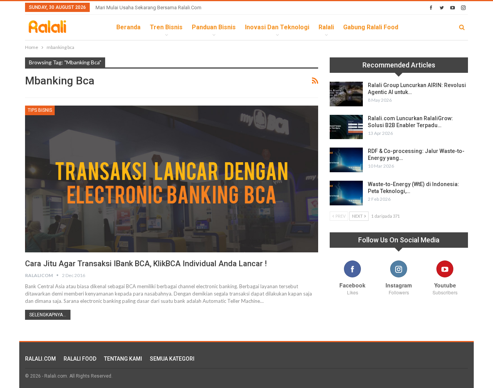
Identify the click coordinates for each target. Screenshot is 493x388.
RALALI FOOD (80, 359)
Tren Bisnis (166, 27)
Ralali (326, 27)
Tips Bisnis (40, 110)
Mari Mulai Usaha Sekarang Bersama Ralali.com (148, 7)
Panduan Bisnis (214, 27)
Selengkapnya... (47, 314)
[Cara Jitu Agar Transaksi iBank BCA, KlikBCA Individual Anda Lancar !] (171, 179)
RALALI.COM (40, 359)
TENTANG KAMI (123, 359)
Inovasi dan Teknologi (277, 27)
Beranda (128, 27)
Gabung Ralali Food (370, 27)
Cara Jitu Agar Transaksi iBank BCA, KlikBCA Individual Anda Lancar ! (146, 263)
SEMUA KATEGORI (172, 359)
